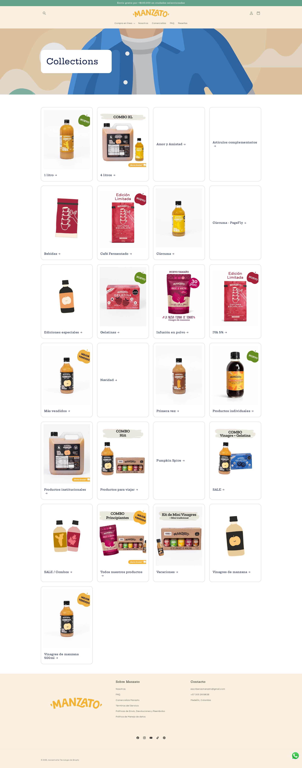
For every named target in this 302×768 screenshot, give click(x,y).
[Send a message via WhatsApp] (295, 756)
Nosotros (121, 689)
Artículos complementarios (235, 142)
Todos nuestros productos (121, 572)
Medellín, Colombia (201, 700)
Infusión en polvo (171, 332)
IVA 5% (218, 332)
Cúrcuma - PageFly (228, 223)
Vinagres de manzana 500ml (61, 656)
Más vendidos (55, 411)
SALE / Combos (56, 572)
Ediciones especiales (61, 332)
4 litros (106, 175)
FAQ (118, 694)
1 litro (49, 175)
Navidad (107, 380)
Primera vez (166, 411)
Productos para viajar (117, 489)
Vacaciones (166, 572)
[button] (44, 13)
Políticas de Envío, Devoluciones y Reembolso (140, 711)
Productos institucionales (65, 489)
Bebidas (50, 254)
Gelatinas (108, 332)
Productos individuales (231, 411)
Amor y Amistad (169, 144)
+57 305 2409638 (200, 694)
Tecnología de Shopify (69, 760)
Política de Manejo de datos (130, 717)
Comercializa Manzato (128, 700)
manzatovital (53, 760)
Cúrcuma (164, 254)
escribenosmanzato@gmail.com (208, 689)
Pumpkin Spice (169, 460)
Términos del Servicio (127, 706)
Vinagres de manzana (230, 572)
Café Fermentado (114, 254)
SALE (217, 489)
